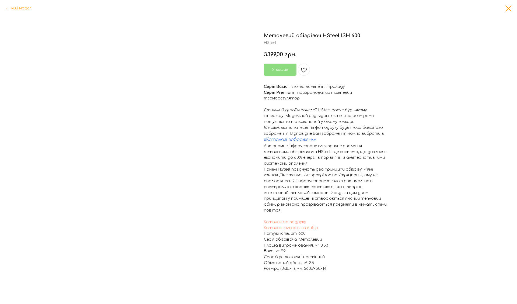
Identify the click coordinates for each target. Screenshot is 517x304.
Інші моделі (21, 8)
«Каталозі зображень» (290, 139)
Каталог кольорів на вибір (291, 228)
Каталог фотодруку (285, 222)
